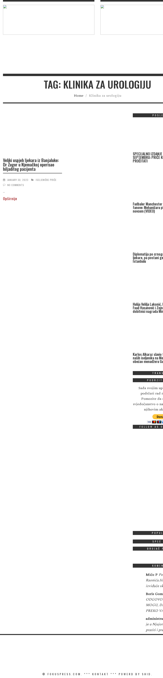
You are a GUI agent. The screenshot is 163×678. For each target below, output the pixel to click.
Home (78, 95)
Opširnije (10, 198)
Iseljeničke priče (46, 179)
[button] (48, 20)
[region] (48, 20)
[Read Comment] (137, 577)
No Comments (15, 185)
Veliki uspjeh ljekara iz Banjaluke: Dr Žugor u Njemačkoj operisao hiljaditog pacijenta (31, 164)
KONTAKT (100, 674)
